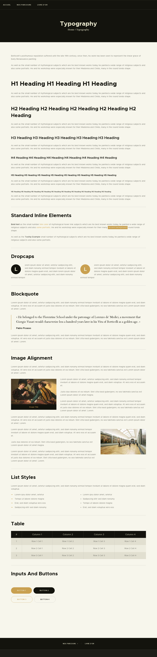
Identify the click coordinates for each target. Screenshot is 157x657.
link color (44, 224)
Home (71, 29)
